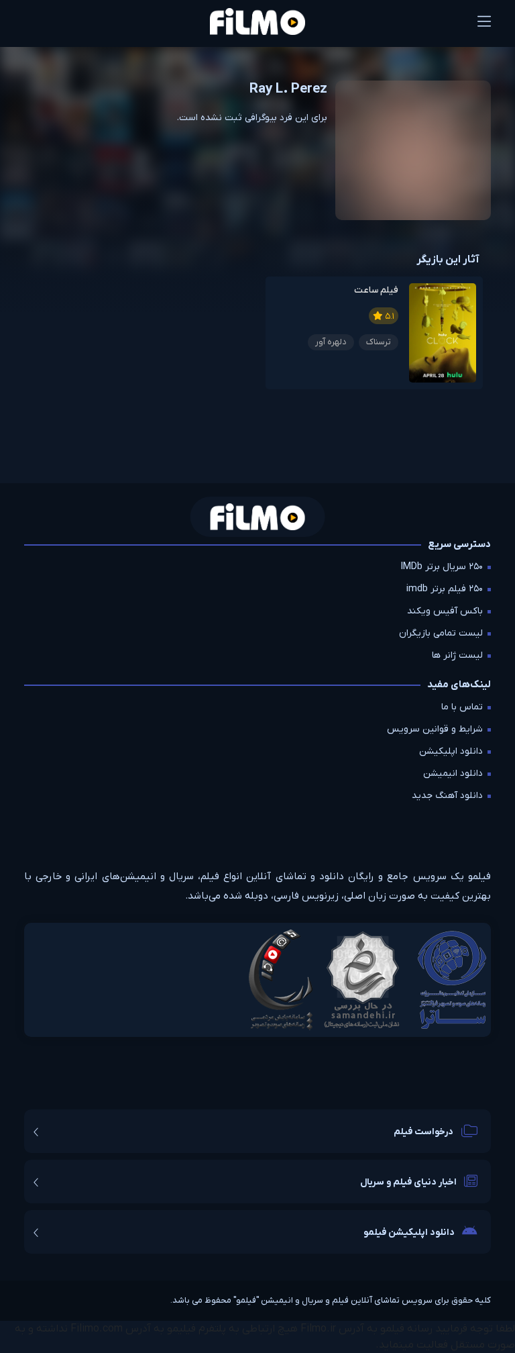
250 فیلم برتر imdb (444, 589)
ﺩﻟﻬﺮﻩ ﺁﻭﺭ (331, 342)
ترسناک (378, 342)
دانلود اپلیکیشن (451, 751)
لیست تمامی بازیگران (441, 633)
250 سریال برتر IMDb (442, 566)
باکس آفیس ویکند (445, 611)
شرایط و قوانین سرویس (435, 729)
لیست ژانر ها (457, 655)
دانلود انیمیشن (453, 773)
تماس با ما (462, 707)
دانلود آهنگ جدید (447, 795)
